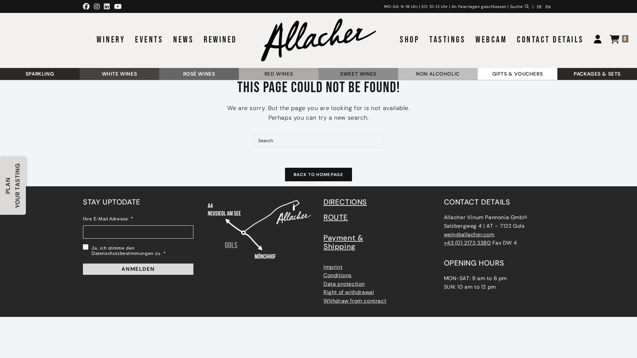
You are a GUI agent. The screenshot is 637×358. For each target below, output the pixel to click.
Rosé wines (199, 74)
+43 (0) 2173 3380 (467, 242)
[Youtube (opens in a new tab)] (118, 6)
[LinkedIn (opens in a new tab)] (107, 6)
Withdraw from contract (354, 300)
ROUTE (335, 217)
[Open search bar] (528, 6)
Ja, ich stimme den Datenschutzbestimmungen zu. (127, 250)
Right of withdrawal (348, 292)
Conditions (337, 275)
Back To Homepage (318, 174)
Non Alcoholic (438, 74)
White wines (119, 74)
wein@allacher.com (469, 234)
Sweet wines (358, 74)
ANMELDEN (138, 269)
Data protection (344, 283)
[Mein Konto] (595, 40)
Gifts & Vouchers (517, 74)
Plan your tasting (13, 185)
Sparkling (40, 74)
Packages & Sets (597, 74)
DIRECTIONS (345, 202)
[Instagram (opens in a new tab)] (97, 6)
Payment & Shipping (343, 242)
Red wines (278, 74)
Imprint (332, 267)
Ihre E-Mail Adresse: (106, 218)
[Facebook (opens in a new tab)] (87, 6)
